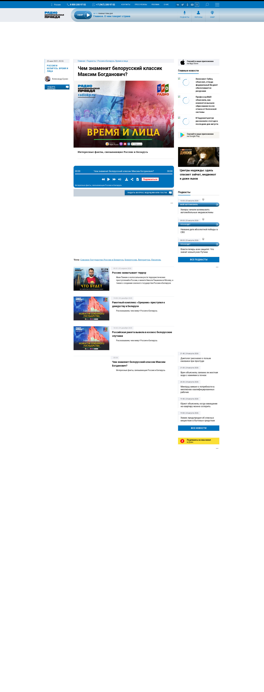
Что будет (185, 224)
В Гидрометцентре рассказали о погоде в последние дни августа (207, 121)
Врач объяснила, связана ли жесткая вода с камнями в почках (199, 374)
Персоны (198, 17)
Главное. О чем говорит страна (111, 16)
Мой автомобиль (189, 205)
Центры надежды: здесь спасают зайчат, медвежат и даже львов (198, 174)
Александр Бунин (60, 79)
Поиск (207, 4)
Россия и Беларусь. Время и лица (113, 61)
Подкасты (184, 17)
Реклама (155, 5)
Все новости (198, 428)
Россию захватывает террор (129, 272)
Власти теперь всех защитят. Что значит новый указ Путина (197, 250)
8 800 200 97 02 (78, 4)
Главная (81, 61)
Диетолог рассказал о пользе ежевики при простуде (196, 359)
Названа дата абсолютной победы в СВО (199, 231)
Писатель (156, 259)
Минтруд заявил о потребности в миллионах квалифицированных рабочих (198, 389)
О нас (166, 5)
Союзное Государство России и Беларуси (101, 259)
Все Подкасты (198, 259)
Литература (144, 259)
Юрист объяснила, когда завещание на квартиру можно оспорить (199, 405)
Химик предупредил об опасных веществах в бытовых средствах (198, 419)
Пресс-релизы (141, 5)
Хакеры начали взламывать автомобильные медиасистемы (197, 211)
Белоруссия (131, 259)
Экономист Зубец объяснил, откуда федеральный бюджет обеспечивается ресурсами (207, 85)
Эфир (212, 17)
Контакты (125, 5)
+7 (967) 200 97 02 (105, 4)
